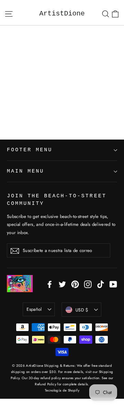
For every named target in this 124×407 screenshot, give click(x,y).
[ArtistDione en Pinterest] (75, 283)
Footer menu (29, 150)
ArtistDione (62, 14)
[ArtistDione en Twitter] (62, 283)
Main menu (25, 171)
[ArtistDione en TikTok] (100, 283)
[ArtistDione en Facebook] (49, 283)
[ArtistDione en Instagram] (88, 283)
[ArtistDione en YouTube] (113, 283)
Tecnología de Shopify (62, 390)
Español (34, 309)
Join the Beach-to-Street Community (56, 199)
